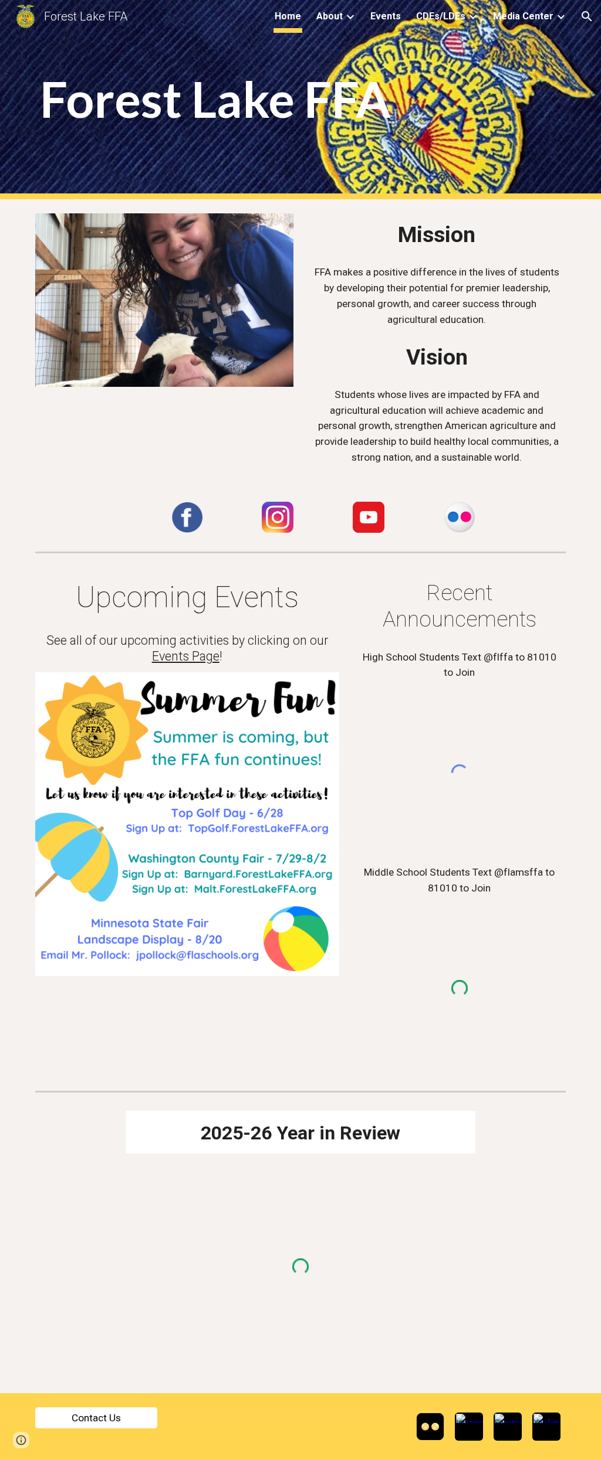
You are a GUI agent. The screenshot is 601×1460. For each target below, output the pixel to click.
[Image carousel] (164, 300)
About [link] (329, 16)
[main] (300, 100)
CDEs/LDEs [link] (440, 16)
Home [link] (288, 16)
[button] (587, 16)
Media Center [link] (523, 16)
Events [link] (385, 16)
